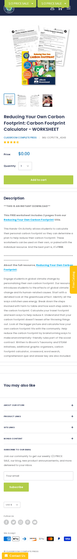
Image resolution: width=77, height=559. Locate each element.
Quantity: (10, 166)
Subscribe (16, 487)
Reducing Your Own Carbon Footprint (29, 220)
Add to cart (39, 180)
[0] (60, 8)
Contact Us (16, 555)
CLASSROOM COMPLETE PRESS (20, 137)
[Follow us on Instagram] (20, 522)
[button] (11, 142)
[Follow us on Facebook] (6, 522)
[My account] (52, 8)
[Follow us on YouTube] (34, 522)
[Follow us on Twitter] (13, 522)
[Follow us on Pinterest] (27, 522)
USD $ (9, 504)
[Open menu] (68, 7)
